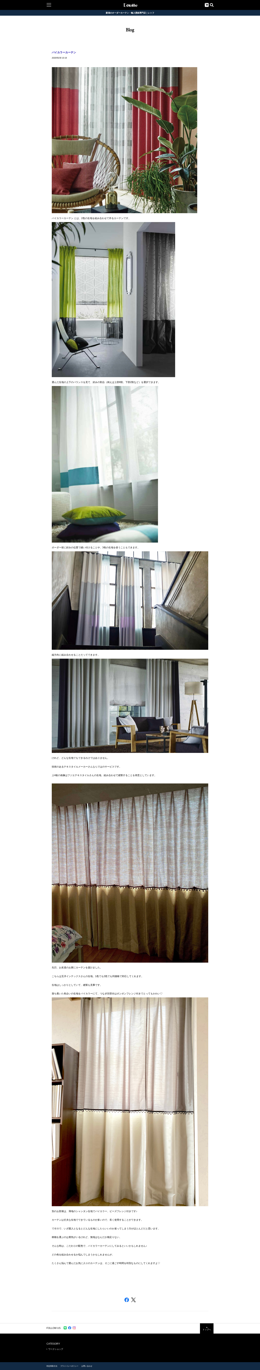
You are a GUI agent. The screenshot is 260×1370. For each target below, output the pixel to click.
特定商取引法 (51, 1366)
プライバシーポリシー (69, 1366)
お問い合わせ (86, 1366)
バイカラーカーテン (64, 52)
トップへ (207, 1329)
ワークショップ (55, 1349)
